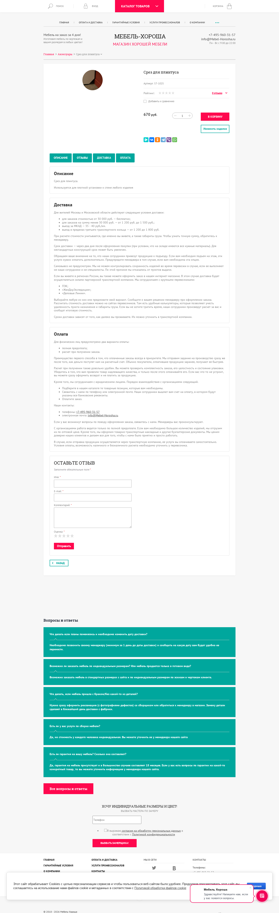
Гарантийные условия (126, 22)
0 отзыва (217, 93)
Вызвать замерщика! (114, 843)
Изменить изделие (215, 129)
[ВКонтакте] (151, 139)
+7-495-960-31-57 (222, 35)
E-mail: (59, 491)
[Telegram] (163, 139)
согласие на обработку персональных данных (151, 831)
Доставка (104, 158)
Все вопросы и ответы (68, 789)
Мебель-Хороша (140, 36)
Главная (64, 22)
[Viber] (168, 139)
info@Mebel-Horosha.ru (218, 39)
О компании (197, 22)
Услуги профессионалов (165, 22)
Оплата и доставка (91, 22)
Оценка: (59, 531)
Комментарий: (63, 505)
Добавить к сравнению (161, 101)
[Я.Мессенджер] (146, 139)
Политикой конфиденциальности (153, 834)
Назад (60, 563)
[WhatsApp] (174, 139)
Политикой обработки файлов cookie (160, 888)
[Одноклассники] (157, 139)
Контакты (98, 871)
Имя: (57, 477)
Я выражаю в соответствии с (145, 832)
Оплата (125, 158)
